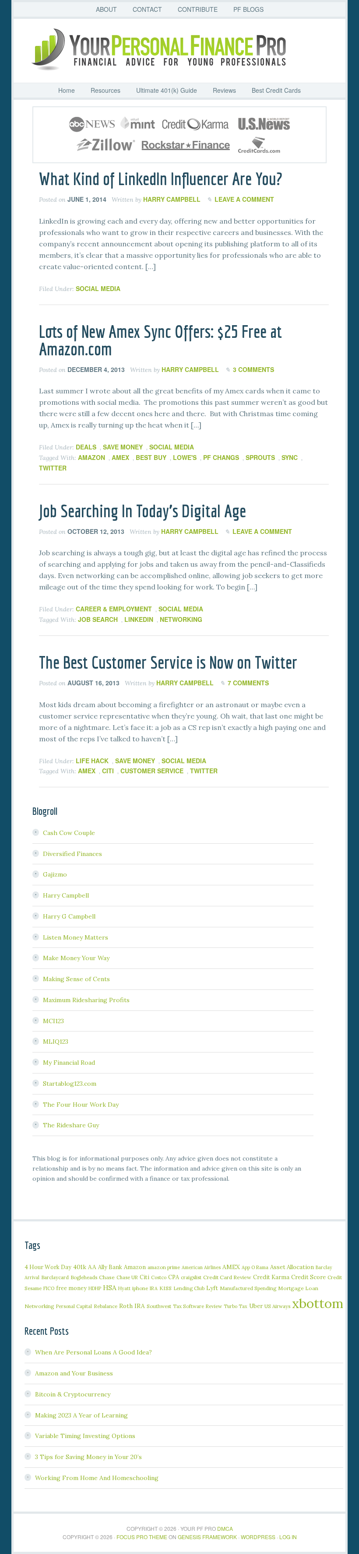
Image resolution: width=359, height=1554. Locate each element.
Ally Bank (110, 1266)
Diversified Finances (72, 854)
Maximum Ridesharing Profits (86, 1000)
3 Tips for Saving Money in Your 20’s (88, 1457)
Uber (256, 1306)
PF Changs (221, 457)
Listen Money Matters (75, 937)
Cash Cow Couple (69, 833)
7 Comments (248, 682)
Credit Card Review (227, 1277)
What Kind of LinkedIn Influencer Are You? (160, 178)
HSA (109, 1287)
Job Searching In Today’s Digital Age (142, 511)
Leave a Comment (244, 199)
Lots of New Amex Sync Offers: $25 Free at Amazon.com (160, 340)
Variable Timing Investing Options (85, 1436)
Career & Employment (114, 608)
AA (92, 1267)
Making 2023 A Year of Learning (81, 1415)
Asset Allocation (292, 1267)
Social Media (98, 288)
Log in (288, 1536)
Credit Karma (271, 1276)
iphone (140, 1288)
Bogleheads (83, 1277)
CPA (173, 1276)
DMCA (225, 1528)
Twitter (53, 467)
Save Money (123, 446)
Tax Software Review (197, 1306)
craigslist (191, 1277)
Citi (108, 770)
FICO (48, 1288)
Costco (158, 1277)
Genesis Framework (207, 1536)
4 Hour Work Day (48, 1266)
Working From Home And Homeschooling (96, 1478)
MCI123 (53, 1021)
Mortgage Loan (298, 1288)
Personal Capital (74, 1306)
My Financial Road (69, 1062)
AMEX (120, 457)
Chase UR (127, 1277)
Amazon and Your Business (74, 1373)
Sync (290, 457)
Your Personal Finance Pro (179, 49)
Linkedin (138, 619)
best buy (151, 457)
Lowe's (185, 457)
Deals (86, 446)
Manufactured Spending (248, 1288)
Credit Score (308, 1277)
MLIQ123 (55, 1041)
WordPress (258, 1536)
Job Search (98, 619)
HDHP (94, 1288)
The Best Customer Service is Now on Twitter (168, 662)
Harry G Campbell (69, 916)
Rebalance (105, 1306)
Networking (181, 619)
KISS (165, 1288)
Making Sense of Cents (76, 979)
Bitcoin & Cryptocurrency (72, 1394)
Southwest (159, 1306)
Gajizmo (55, 874)
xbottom (317, 1303)
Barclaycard (55, 1277)
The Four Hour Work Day (81, 1104)
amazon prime (164, 1267)
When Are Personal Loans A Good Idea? (93, 1352)
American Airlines (201, 1267)
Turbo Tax (235, 1306)
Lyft (212, 1288)
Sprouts (260, 457)
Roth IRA (132, 1306)
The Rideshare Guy (71, 1125)
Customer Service (151, 770)
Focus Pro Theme (141, 1536)
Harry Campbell (66, 895)
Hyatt (124, 1288)
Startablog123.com (69, 1083)
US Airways (277, 1306)
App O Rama (255, 1267)
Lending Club (188, 1288)
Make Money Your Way (76, 958)
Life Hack (92, 760)
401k (79, 1267)
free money (71, 1287)
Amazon (91, 457)
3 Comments (253, 369)
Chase (107, 1277)
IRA (154, 1288)
